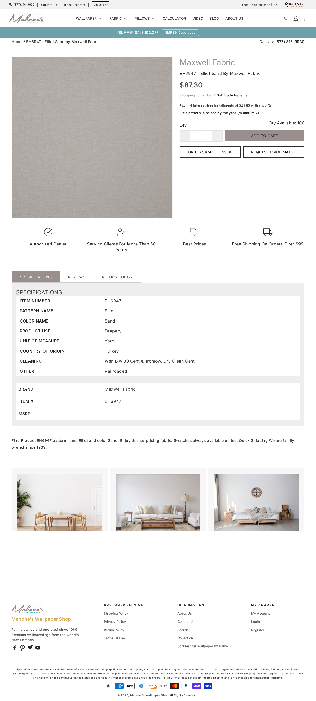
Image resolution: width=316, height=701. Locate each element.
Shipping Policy (116, 613)
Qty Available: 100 (286, 123)
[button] (89, 18)
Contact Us (49, 4)
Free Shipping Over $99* (260, 4)
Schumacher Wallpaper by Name (202, 646)
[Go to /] (26, 18)
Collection (185, 638)
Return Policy (114, 630)
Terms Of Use (114, 638)
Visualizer (100, 4)
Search (182, 630)
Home (17, 41)
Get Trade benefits (232, 95)
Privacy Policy (115, 621)
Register (257, 630)
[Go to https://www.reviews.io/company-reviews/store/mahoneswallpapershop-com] (295, 5)
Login (255, 621)
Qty (183, 125)
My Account (260, 613)
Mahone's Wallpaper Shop (149, 695)
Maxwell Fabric (120, 389)
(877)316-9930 (24, 4)
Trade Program (74, 4)
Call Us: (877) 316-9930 (281, 41)
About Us (184, 613)
